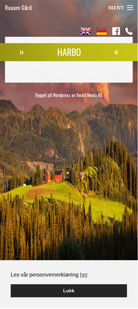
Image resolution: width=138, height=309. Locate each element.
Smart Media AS (89, 95)
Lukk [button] (69, 290)
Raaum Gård (18, 7)
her (84, 275)
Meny (116, 8)
